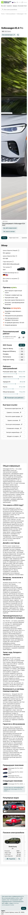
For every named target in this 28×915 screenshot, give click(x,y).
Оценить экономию (13, 420)
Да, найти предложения (10, 228)
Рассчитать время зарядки (13, 416)
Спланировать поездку (13, 428)
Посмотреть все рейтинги (15, 397)
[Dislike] (23, 337)
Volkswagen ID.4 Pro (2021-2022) (15, 768)
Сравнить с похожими (13, 412)
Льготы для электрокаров (13, 424)
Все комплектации (7, 34)
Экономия (21, 6)
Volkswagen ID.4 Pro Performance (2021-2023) (15, 776)
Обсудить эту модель (13, 436)
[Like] (19, 337)
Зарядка (15, 6)
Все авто (3, 6)
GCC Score (6, 31)
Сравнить (9, 6)
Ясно (23, 908)
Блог (25, 6)
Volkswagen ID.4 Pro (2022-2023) (15, 772)
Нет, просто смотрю (9, 231)
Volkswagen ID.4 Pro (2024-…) (16, 784)
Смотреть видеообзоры (12, 432)
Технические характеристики (13, 408)
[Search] (3, 9)
